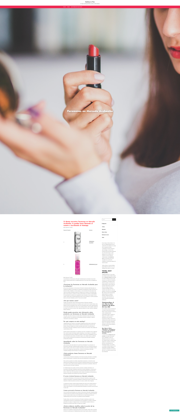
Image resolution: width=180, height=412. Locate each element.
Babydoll (104, 229)
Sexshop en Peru (90, 2)
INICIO (64, 6)
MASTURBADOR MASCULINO (76, 6)
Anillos (103, 226)
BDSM (68, 6)
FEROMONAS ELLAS (93, 264)
